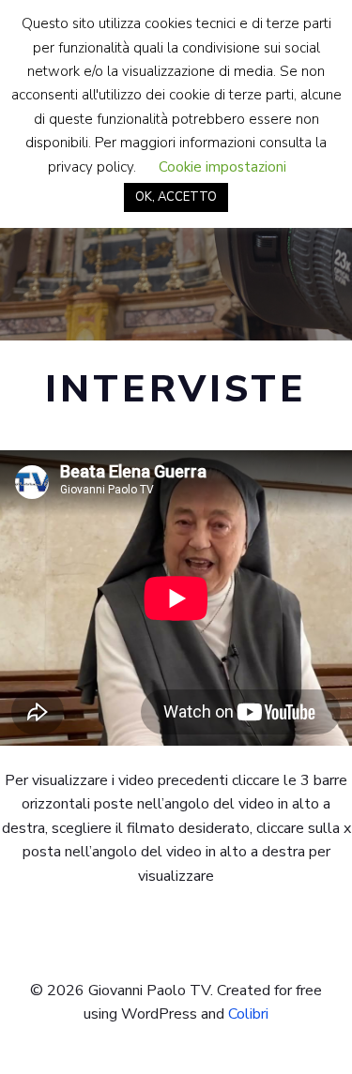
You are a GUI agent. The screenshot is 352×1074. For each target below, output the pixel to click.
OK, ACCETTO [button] (176, 197)
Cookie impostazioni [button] (222, 167)
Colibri (248, 1014)
